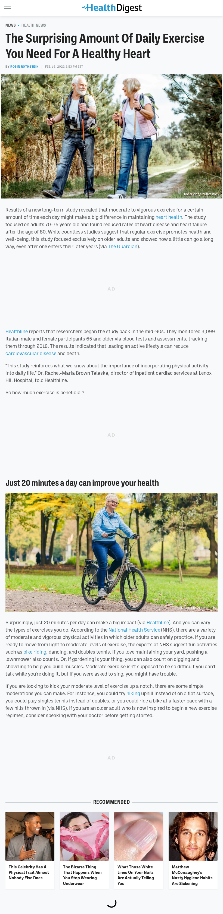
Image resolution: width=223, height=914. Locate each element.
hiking (133, 693)
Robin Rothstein (24, 66)
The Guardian (122, 246)
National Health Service (134, 630)
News (10, 25)
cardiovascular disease (30, 353)
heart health (169, 217)
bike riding (34, 652)
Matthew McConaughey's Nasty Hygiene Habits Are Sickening (192, 875)
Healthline (16, 331)
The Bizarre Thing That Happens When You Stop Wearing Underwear (82, 875)
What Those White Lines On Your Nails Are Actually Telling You (135, 875)
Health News (33, 25)
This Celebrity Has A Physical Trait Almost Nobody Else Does (29, 872)
